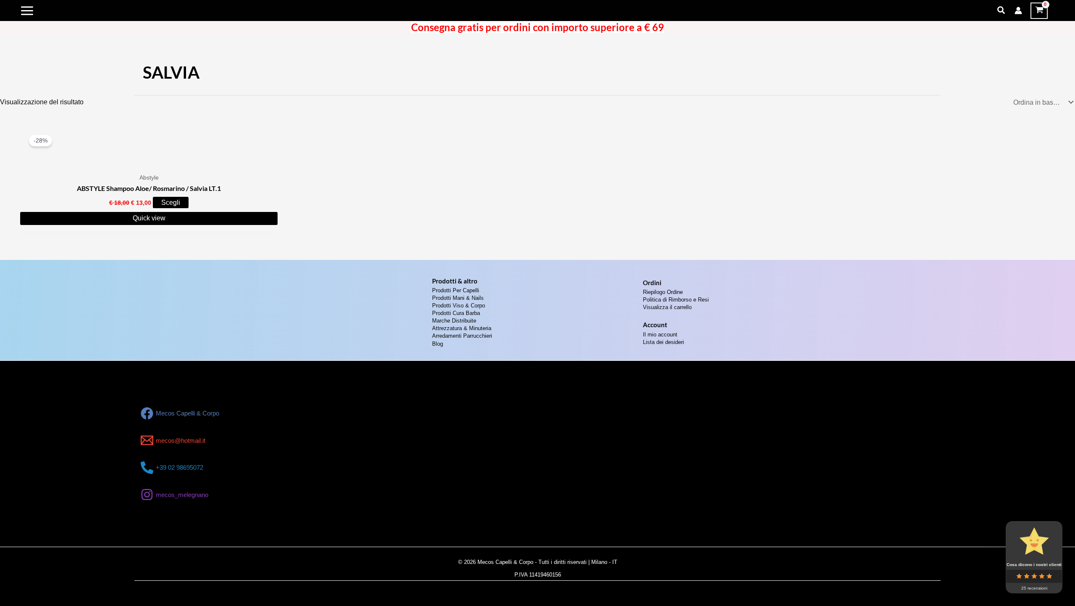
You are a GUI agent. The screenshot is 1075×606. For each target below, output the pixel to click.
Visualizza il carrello (667, 307)
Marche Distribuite (454, 321)
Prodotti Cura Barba (456, 313)
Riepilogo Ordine (663, 292)
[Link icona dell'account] (1018, 10)
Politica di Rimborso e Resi (676, 299)
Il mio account (660, 334)
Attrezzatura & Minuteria (461, 328)
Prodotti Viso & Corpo (458, 305)
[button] (1001, 10)
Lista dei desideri (663, 342)
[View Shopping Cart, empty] (1039, 11)
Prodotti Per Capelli (455, 290)
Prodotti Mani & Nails (458, 298)
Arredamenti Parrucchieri (462, 336)
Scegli (170, 202)
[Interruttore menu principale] (27, 10)
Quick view (149, 218)
